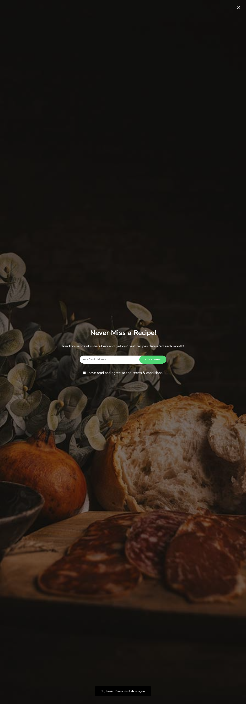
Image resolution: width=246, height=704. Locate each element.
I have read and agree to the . (124, 373)
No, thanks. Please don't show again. (123, 691)
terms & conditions (147, 373)
